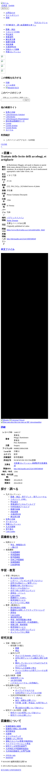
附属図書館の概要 (13, 726)
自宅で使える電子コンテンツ (22, 591)
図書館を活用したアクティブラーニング (27, 610)
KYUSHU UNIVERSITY (11, 770)
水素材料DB (11, 47)
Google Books (11, 128)
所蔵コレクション (13, 52)
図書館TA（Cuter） (18, 598)
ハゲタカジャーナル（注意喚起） (24, 683)
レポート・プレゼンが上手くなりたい (26, 581)
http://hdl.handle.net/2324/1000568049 (21, 239)
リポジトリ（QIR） (18, 499)
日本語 (4, 5)
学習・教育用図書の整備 (20, 620)
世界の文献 (10, 112)
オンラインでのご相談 (19, 603)
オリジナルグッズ (13, 736)
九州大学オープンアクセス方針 (28, 693)
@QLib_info (10, 755)
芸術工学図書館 (17, 560)
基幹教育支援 (16, 617)
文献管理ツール (17, 678)
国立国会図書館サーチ (15, 121)
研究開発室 (10, 731)
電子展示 (9, 529)
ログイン (5, 8)
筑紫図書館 (15, 562)
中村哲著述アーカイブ (19, 507)
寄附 (8, 18)
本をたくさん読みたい (19, 588)
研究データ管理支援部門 (16, 746)
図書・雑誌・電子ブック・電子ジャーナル (28, 497)
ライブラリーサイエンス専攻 (18, 744)
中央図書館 (15, 552)
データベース (11, 522)
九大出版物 (10, 527)
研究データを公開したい (20, 715)
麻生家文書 (10, 39)
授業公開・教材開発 (19, 625)
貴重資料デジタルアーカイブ (22, 504)
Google (8, 123)
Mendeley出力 (13, 88)
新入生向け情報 (17, 578)
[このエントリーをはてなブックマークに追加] (3, 68)
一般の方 (14, 547)
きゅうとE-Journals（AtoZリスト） (29, 656)
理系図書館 (15, 555)
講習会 (13, 613)
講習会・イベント (18, 593)
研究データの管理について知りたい (25, 713)
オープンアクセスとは (24, 690)
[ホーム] (5, 3)
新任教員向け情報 (18, 608)
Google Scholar (11, 126)
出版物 (8, 734)
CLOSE (4, 144)
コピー (26, 100)
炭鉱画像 (9, 44)
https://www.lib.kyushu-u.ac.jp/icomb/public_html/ (26, 230)
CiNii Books (10, 117)
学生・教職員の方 (18, 545)
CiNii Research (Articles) (15, 115)
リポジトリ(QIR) (13, 32)
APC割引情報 (16, 680)
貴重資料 (9, 37)
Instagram (9, 757)
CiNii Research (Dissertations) (17, 119)
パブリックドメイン (15, 218)
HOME (8, 25)
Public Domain (12, 221)
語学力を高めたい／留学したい (23, 583)
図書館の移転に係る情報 (16, 729)
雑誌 (17, 651)
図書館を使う (28, 25)
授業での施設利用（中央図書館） (24, 622)
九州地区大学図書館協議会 (17, 749)
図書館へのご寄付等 (14, 739)
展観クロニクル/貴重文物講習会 (19, 741)
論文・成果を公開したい (25, 700)
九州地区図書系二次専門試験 (18, 751)
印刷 (8, 83)
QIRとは (18, 698)
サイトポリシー (12, 15)
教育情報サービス (18, 600)
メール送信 (10, 85)
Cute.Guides (10, 531)
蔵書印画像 (10, 42)
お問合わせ (10, 13)
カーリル (9, 130)
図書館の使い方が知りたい (21, 586)
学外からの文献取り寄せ (25, 668)
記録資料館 (15, 565)
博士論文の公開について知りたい (29, 708)
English (11, 5)
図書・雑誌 (10, 29)
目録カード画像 (12, 49)
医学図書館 (15, 557)
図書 (17, 648)
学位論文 (9, 34)
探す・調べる (17, 25)
